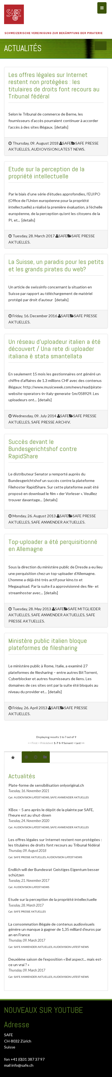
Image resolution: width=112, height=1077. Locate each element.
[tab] (13, 757)
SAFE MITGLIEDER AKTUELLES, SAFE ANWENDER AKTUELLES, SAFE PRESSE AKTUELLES (54, 614)
